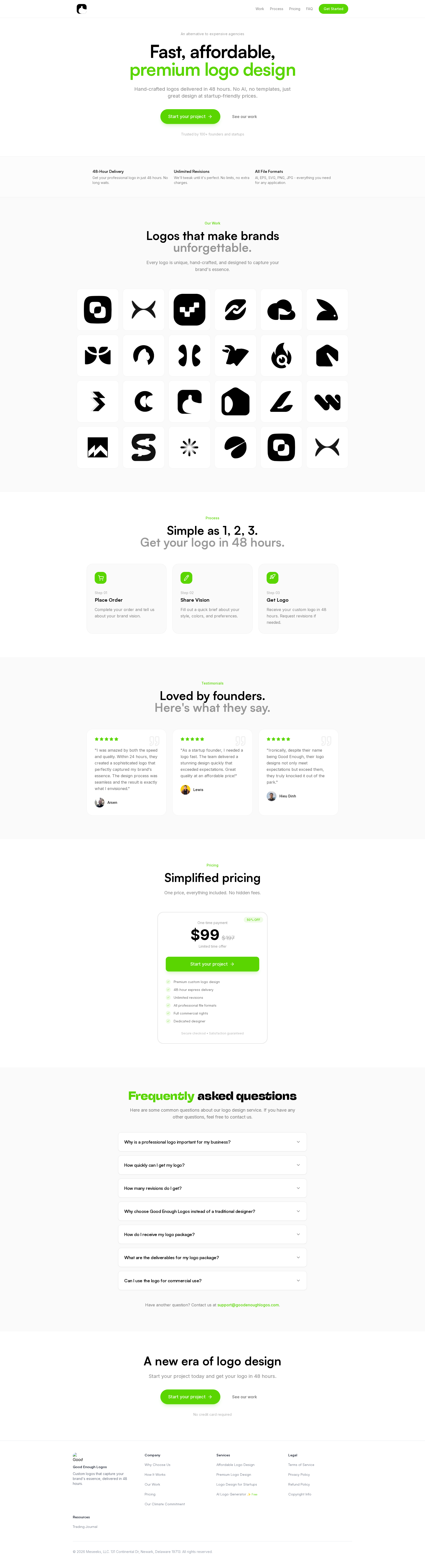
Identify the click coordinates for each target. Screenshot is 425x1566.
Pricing (294, 9)
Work (260, 9)
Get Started (333, 9)
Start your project (187, 116)
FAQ (309, 9)
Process (276, 9)
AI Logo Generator (236, 1494)
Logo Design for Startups (236, 1484)
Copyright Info (299, 1494)
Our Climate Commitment (165, 1504)
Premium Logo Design (233, 1474)
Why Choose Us (157, 1464)
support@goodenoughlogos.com (248, 1304)
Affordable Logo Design (235, 1464)
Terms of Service (301, 1464)
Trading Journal (85, 1526)
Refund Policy (299, 1484)
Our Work (152, 1484)
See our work (244, 116)
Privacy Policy (299, 1474)
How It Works (155, 1474)
